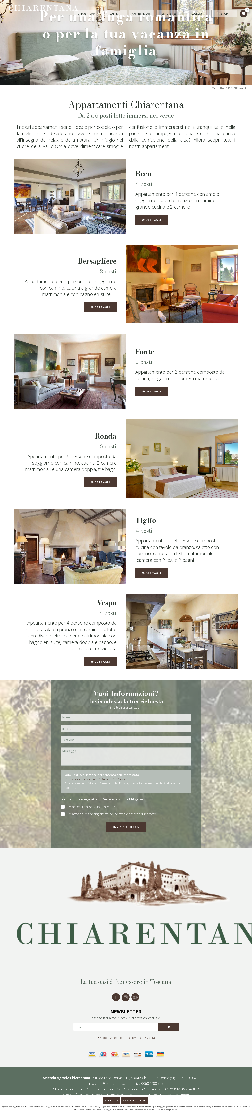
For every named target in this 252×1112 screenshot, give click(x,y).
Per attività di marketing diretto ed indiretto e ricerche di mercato (111, 814)
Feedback (119, 1038)
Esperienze (169, 13)
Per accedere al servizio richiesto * (90, 807)
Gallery (196, 13)
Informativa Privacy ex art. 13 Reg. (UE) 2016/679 (94, 779)
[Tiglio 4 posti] (70, 546)
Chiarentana (86, 13)
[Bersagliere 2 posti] (182, 284)
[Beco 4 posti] (70, 196)
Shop (224, 13)
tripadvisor (135, 997)
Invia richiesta (126, 827)
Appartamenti (141, 13)
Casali (114, 13)
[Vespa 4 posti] (182, 631)
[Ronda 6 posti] (182, 458)
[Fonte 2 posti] (70, 371)
